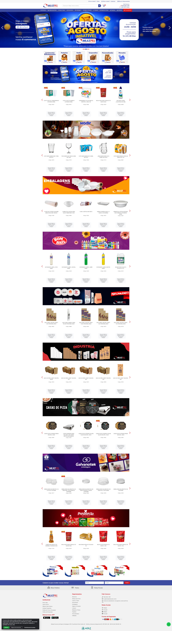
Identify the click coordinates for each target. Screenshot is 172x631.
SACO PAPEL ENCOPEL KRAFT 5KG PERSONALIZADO (51, 323)
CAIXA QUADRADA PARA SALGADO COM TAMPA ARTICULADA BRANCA (68, 435)
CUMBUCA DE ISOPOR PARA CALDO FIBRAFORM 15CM (68, 212)
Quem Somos (46, 604)
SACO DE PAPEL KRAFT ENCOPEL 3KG (103, 379)
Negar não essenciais (16, 627)
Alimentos (74, 596)
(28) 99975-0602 (125, 7)
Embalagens (75, 604)
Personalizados (75, 613)
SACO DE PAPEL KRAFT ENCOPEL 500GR (51, 379)
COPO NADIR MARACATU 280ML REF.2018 (86, 157)
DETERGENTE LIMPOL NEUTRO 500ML (103, 268)
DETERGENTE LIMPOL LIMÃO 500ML (86, 268)
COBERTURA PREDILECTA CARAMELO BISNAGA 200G (51, 545)
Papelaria (74, 611)
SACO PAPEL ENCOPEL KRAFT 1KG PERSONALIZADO (120, 323)
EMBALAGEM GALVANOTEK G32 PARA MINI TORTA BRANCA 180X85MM (69, 490)
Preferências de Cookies (29, 627)
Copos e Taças (75, 600)
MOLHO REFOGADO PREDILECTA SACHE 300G (103, 101)
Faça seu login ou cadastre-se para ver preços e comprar (51, 114)
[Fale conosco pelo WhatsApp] (169, 624)
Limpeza (74, 608)
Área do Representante (124, 1)
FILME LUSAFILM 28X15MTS (86, 211)
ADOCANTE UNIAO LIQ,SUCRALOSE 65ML (121, 101)
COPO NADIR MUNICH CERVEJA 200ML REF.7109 (121, 157)
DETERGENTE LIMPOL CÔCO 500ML (51, 268)
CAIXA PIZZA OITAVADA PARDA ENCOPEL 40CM (121, 434)
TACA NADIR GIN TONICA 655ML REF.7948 (68, 157)
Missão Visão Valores (47, 606)
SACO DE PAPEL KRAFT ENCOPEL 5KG (120, 379)
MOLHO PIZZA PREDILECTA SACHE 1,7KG (103, 545)
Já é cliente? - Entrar (94, 1)
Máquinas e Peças (76, 610)
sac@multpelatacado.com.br (109, 599)
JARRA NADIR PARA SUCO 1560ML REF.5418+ (103, 157)
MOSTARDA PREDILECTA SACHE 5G (86, 545)
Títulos (76, 588)
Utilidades (74, 615)
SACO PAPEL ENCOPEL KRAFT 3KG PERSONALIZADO (103, 323)
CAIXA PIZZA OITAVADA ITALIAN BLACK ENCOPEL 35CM (103, 434)
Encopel (105, 609)
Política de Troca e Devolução (49, 610)
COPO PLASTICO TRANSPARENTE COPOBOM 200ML (51, 101)
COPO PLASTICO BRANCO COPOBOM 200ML (69, 101)
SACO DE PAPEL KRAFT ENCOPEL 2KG (86, 379)
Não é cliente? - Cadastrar (109, 1)
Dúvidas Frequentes (47, 608)
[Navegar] (2, 27)
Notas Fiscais (98, 588)
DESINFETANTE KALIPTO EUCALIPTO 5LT (120, 268)
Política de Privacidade (48, 612)
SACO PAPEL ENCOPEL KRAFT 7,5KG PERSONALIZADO (86, 323)
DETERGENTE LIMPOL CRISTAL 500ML (69, 268)
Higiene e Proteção (76, 606)
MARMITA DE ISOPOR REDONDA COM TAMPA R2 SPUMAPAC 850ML (121, 213)
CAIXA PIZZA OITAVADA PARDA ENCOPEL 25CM (51, 434)
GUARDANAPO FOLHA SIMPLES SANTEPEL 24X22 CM (86, 101)
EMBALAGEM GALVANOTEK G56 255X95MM (121, 490)
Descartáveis (75, 602)
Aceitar (6, 627)
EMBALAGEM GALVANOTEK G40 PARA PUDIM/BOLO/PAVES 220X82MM (86, 490)
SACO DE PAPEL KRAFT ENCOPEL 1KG (68, 379)
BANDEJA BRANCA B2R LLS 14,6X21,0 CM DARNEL (103, 212)
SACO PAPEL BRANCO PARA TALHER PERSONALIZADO (68, 323)
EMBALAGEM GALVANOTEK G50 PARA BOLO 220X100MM (103, 490)
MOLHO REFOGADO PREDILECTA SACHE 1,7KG (120, 545)
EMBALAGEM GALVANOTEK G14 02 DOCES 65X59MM (51, 490)
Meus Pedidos (55, 588)
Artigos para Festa (76, 598)
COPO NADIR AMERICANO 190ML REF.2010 (51, 157)
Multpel (105, 608)
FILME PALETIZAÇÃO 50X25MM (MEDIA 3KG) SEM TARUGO (51, 212)
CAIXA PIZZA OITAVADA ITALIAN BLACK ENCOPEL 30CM (86, 434)
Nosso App (45, 602)
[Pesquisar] (99, 5)
